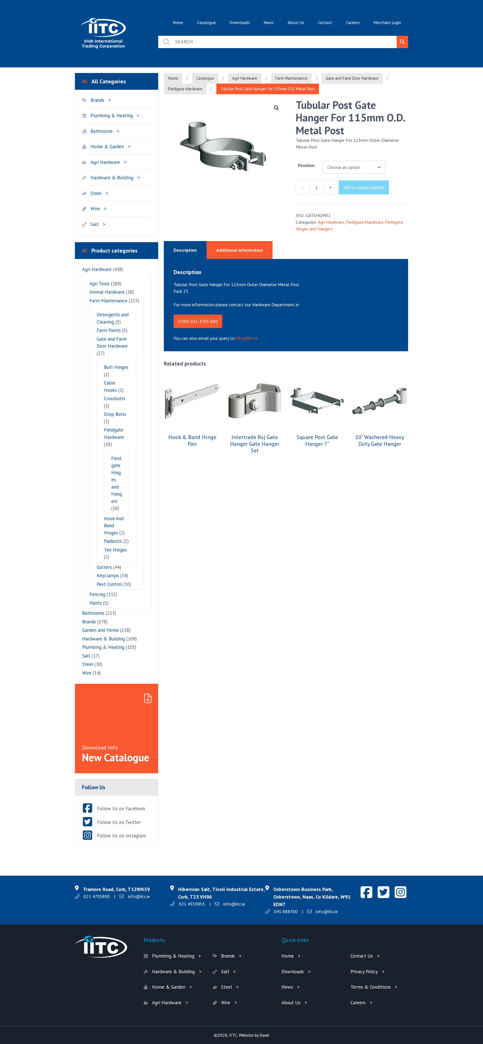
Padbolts (113, 541)
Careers (353, 22)
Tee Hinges (115, 550)
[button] (276, 108)
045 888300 (286, 911)
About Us (296, 22)
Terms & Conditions (371, 987)
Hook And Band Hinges (114, 525)
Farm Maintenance (291, 78)
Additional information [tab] (239, 250)
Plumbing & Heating (112, 115)
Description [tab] (185, 250)
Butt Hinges (116, 367)
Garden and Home (100, 630)
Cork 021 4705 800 (198, 321)
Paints (95, 603)
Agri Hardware (244, 78)
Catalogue (206, 22)
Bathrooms (102, 131)
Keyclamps (108, 575)
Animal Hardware (107, 292)
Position (306, 165)
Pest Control (109, 584)
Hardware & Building (112, 178)
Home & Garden (107, 146)
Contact (325, 22)
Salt (95, 224)
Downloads (240, 22)
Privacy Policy (364, 971)
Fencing (97, 594)
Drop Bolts (115, 414)
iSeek (264, 1035)
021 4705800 (97, 896)
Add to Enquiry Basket (363, 187)
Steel (96, 193)
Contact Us (362, 956)
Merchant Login (387, 22)
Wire (95, 209)
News (269, 22)
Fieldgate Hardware (185, 88)
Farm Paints (109, 330)
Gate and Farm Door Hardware (352, 78)
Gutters (104, 567)
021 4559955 (192, 904)
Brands (97, 100)
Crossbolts (114, 398)
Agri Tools (99, 284)
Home (178, 22)
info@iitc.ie (246, 338)
